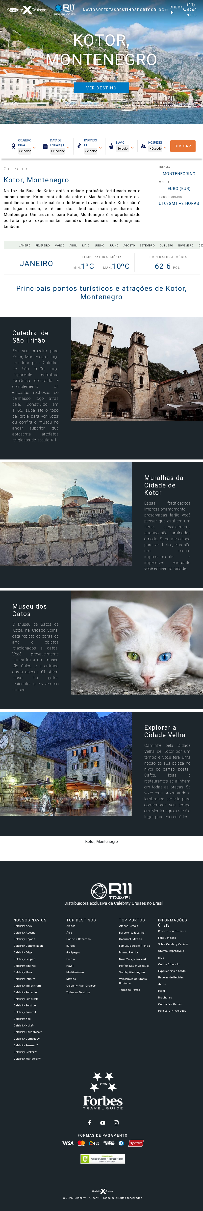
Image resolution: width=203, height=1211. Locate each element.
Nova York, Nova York (133, 959)
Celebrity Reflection (26, 992)
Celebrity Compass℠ (27, 1038)
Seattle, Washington (132, 972)
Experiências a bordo (171, 971)
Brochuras (165, 997)
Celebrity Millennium (27, 985)
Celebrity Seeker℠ (25, 1052)
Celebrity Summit (25, 1012)
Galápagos (73, 952)
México (71, 979)
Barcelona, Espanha (132, 932)
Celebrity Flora (23, 972)
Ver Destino (101, 87)
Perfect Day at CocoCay (134, 966)
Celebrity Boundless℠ (28, 1032)
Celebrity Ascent (24, 932)
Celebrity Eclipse (24, 959)
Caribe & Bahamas (78, 939)
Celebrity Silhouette (26, 999)
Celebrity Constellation (28, 945)
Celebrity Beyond (24, 939)
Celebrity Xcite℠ (24, 1025)
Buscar (183, 146)
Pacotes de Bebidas (171, 977)
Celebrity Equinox (25, 966)
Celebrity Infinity (24, 979)
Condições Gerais (169, 1004)
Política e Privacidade (172, 1010)
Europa (70, 945)
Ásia (69, 932)
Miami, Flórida (128, 952)
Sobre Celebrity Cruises (173, 944)
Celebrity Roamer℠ (26, 1045)
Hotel (161, 991)
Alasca (70, 926)
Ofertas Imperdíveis (171, 951)
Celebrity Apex (23, 926)
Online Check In (168, 964)
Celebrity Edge (23, 952)
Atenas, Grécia (128, 926)
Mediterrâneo (75, 972)
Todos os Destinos (78, 992)
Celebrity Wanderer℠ (27, 1058)
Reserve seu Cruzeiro (172, 931)
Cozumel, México (130, 939)
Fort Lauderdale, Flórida (134, 945)
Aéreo (162, 984)
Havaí (70, 966)
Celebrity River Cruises (81, 985)
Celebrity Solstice (25, 1005)
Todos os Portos (129, 990)
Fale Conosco (167, 938)
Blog (161, 957)
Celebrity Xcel (22, 1019)
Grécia (70, 959)
